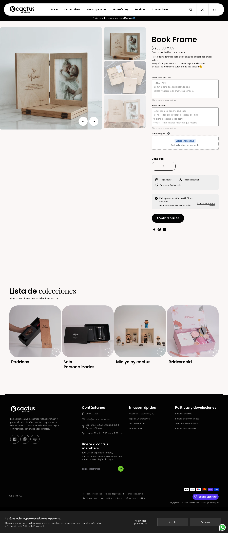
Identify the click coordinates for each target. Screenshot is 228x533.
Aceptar (173, 522)
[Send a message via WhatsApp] (222, 527)
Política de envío (90, 498)
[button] (214, 9)
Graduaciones (135, 428)
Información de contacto (111, 498)
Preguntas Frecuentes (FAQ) (142, 413)
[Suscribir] (121, 469)
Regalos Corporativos (139, 418)
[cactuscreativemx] (21, 9)
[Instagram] (24, 439)
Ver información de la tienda (206, 204)
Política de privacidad (114, 493)
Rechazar (205, 522)
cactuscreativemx (191, 502)
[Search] (190, 9)
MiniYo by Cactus (137, 423)
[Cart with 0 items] (214, 9)
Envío (154, 52)
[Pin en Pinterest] (159, 229)
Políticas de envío (183, 413)
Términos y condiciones (186, 423)
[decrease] (156, 166)
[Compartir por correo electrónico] (164, 229)
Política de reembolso (186, 428)
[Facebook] (14, 439)
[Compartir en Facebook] (154, 229)
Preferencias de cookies (134, 498)
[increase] (171, 166)
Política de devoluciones (187, 418)
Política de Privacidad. (33, 526)
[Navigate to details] (56, 352)
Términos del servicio (135, 493)
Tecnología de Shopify (209, 502)
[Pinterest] (35, 439)
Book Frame (174, 40)
